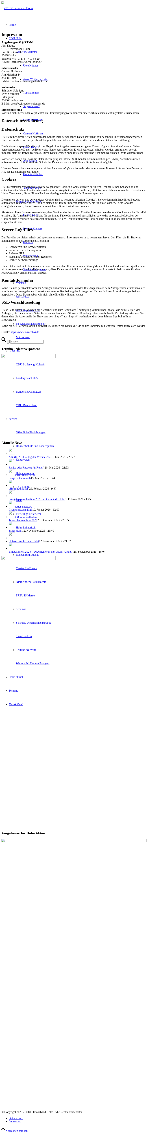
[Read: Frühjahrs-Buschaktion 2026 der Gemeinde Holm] (12, 495)
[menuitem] (78, 1118)
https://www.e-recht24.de (24, 332)
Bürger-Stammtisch (20, 478)
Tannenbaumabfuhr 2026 (23, 520)
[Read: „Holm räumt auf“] (12, 485)
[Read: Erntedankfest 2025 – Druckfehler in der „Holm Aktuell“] (12, 548)
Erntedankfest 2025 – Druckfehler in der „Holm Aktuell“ (41, 551)
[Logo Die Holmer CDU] (17, 8)
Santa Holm (15, 530)
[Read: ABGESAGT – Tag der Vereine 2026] (12, 453)
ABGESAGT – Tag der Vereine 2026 (30, 457)
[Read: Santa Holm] (12, 527)
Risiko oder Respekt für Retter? (27, 467)
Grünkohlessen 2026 (20, 509)
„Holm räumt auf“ (19, 488)
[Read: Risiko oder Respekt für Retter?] (12, 464)
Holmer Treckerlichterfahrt (24, 541)
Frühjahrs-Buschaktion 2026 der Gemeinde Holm (37, 499)
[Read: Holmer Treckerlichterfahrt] (12, 537)
